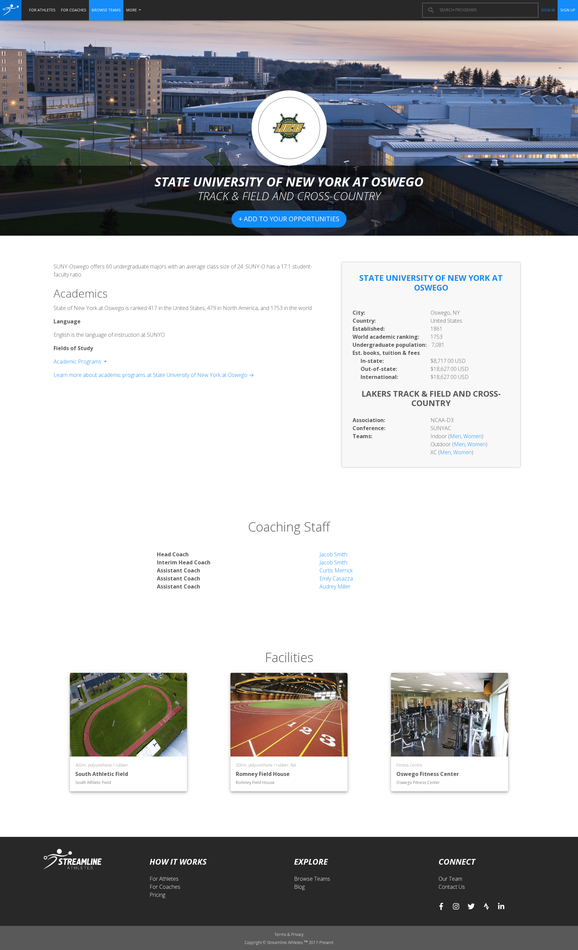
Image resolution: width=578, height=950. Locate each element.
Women (472, 436)
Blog (299, 886)
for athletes (42, 9)
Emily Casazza (336, 578)
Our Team (450, 878)
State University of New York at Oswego (431, 282)
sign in (548, 9)
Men (455, 436)
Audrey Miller (335, 586)
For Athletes (164, 878)
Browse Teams (312, 878)
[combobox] (486, 10)
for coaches (73, 9)
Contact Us (452, 886)
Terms (280, 934)
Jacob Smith (333, 554)
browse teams (106, 9)
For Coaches (165, 886)
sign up (567, 9)
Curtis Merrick (336, 570)
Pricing (157, 894)
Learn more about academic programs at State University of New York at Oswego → (154, 375)
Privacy (297, 934)
